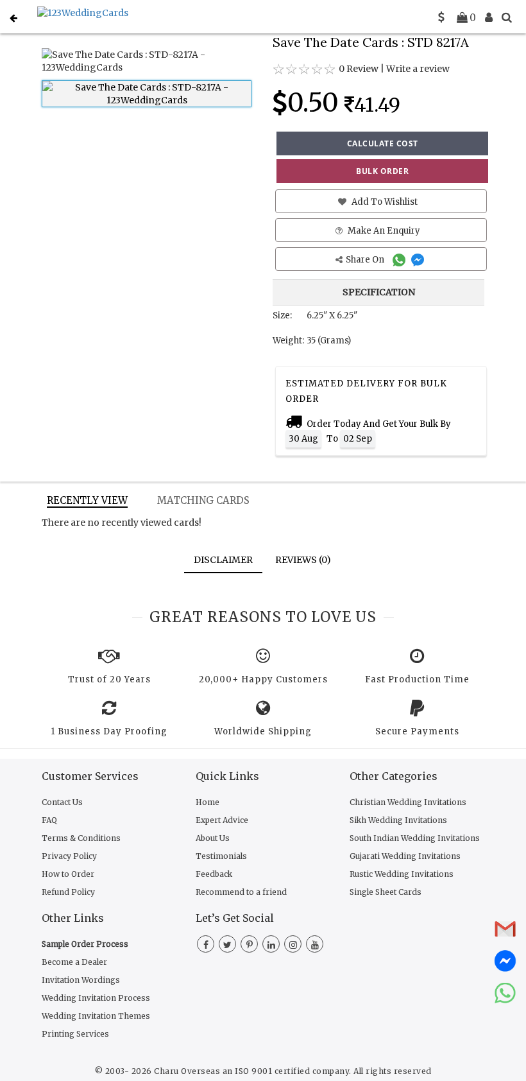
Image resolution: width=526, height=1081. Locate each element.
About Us (213, 838)
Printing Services (75, 1034)
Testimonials (221, 856)
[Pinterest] (249, 945)
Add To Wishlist (384, 201)
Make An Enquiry (383, 230)
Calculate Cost (382, 143)
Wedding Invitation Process (96, 998)
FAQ (49, 820)
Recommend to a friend (241, 892)
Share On (366, 259)
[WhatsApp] (401, 259)
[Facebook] (206, 945)
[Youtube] (315, 945)
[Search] (506, 17)
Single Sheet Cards (385, 892)
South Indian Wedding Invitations (415, 838)
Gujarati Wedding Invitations (405, 856)
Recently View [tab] (87, 500)
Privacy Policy (69, 856)
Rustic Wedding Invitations (402, 874)
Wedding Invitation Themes (96, 1016)
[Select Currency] (441, 17)
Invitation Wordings (81, 980)
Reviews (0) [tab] (303, 560)
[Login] (488, 17)
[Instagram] (293, 945)
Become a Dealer (74, 962)
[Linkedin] (271, 945)
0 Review (358, 68)
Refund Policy (68, 892)
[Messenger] (419, 259)
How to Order (68, 874)
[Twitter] (227, 945)
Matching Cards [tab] (203, 500)
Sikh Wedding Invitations (398, 820)
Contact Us (62, 802)
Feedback (214, 874)
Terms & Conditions (81, 838)
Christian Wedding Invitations (408, 802)
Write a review (418, 68)
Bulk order (382, 171)
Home (207, 802)
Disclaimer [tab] (223, 560)
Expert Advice (222, 820)
